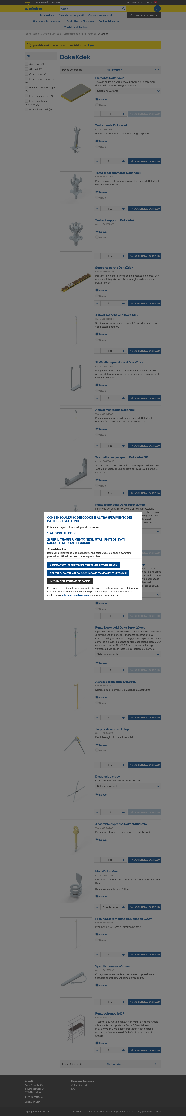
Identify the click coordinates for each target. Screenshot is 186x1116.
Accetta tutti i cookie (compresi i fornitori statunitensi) (83, 565)
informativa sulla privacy (75, 595)
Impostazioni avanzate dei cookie (70, 581)
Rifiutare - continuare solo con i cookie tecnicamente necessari (88, 573)
